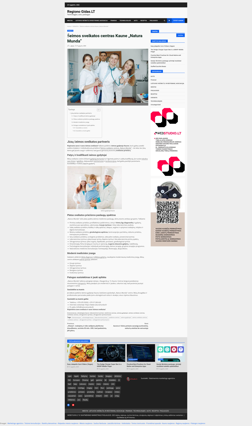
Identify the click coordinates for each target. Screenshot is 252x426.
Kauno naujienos (168, 423)
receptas (108, 392)
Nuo (102, 388)
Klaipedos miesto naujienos (68, 423)
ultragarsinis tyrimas (86, 315)
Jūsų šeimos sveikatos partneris (81, 113)
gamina (99, 380)
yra (79, 400)
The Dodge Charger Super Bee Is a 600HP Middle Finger (111, 353)
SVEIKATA (70, 30)
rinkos (117, 392)
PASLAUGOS (154, 20)
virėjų (117, 396)
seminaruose (99, 161)
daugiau (109, 376)
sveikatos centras (72, 315)
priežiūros (72, 392)
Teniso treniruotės (138, 423)
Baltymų (84, 376)
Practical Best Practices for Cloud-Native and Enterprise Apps (141, 353)
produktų (90, 392)
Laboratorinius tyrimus (78, 239)
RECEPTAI (143, 20)
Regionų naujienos (182, 423)
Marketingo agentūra (15, 423)
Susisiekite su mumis (81, 128)
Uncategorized (156, 104)
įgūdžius (80, 161)
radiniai (100, 392)
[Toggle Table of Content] (97, 109)
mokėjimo (71, 388)
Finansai (153, 80)
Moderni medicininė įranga (81, 122)
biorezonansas (71, 313)
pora (118, 388)
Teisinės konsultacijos (32, 423)
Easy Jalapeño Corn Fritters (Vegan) (163, 46)
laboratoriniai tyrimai (97, 313)
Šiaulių (85, 400)
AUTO (136, 20)
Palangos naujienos (198, 423)
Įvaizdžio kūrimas (114, 423)
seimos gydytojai (122, 313)
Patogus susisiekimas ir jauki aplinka (84, 125)
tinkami (99, 396)
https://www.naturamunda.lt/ (96, 305)
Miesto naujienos (86, 423)
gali (92, 380)
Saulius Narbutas (100, 423)
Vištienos (71, 400)
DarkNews (120, 417)
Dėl (69, 380)
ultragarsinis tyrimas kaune (102, 315)
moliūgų (81, 388)
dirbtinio (118, 376)
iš (119, 380)
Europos (76, 380)
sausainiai (72, 396)
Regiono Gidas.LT (81, 12)
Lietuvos (83, 384)
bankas (92, 376)
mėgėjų (89, 388)
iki (105, 380)
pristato (81, 392)
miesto (106, 384)
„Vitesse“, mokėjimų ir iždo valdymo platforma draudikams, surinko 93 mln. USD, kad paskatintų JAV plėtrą (86, 327)
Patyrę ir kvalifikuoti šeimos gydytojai (84, 116)
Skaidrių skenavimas (49, 423)
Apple (76, 376)
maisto (91, 384)
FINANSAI (113, 20)
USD (106, 396)
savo (80, 396)
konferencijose (110, 161)
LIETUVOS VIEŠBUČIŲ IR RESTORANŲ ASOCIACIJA (91, 20)
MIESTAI (70, 20)
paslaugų (110, 388)
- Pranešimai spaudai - (153, 423)
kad (69, 384)
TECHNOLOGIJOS (125, 20)
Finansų (85, 380)
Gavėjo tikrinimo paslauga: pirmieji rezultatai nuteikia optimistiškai (171, 353)
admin (72, 46)
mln (112, 384)
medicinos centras (110, 313)
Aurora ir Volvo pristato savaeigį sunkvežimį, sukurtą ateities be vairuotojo (130, 325)
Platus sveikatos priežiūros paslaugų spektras (87, 119)
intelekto (112, 380)
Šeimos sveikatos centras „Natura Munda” (116, 148)
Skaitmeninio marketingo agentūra (162, 378)
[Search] (164, 21)
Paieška (155, 31)
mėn (96, 388)
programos (140, 246)
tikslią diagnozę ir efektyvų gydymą (93, 257)
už (111, 396)
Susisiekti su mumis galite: (83, 130)
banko (100, 376)
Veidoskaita (126, 423)
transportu (82, 283)
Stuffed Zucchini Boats (158, 66)
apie (69, 376)
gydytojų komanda (97, 159)
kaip (75, 384)
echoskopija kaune (83, 313)
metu (99, 384)
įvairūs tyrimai (85, 259)
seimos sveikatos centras (137, 313)
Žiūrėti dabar (178, 20)
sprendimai (89, 396)
